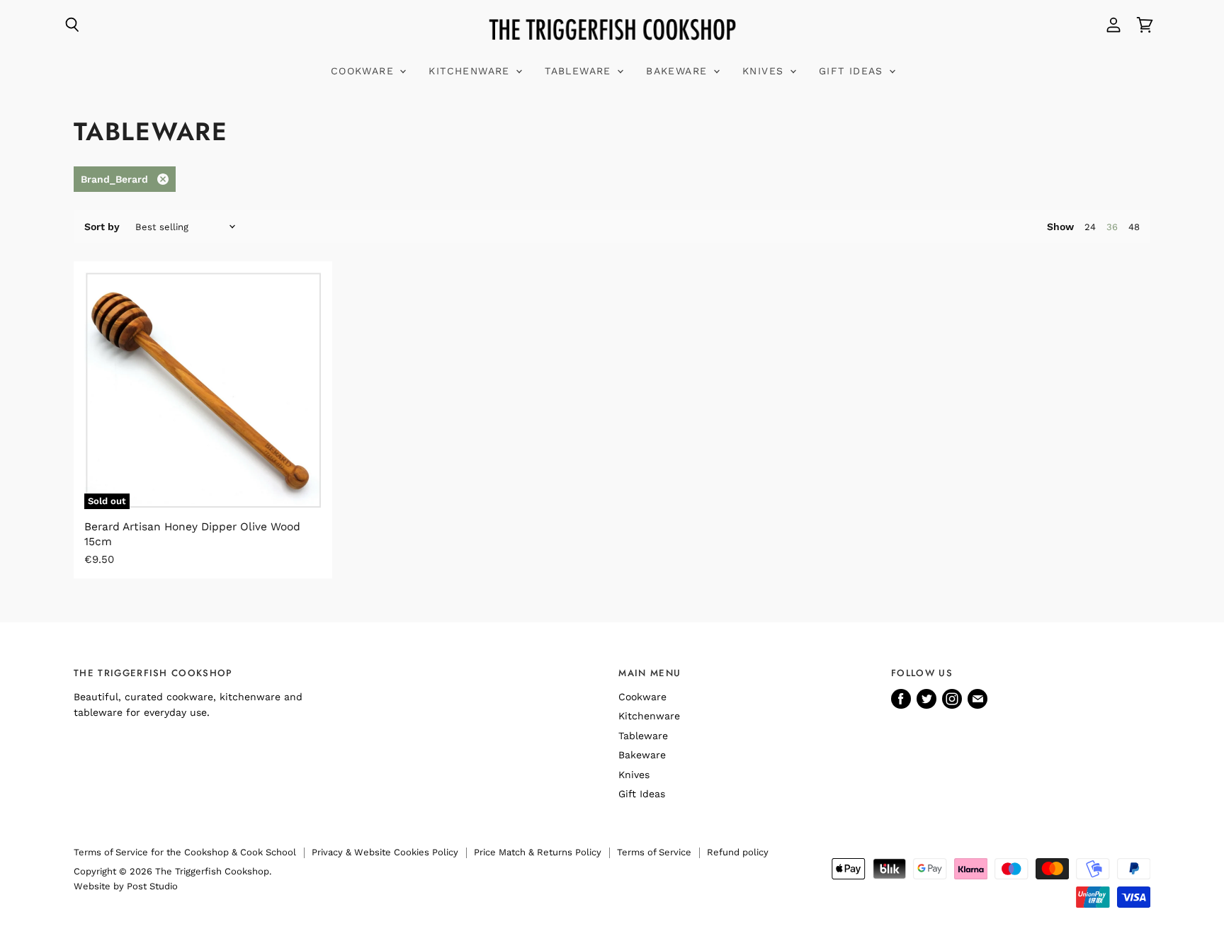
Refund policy (738, 852)
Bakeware (679, 70)
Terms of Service (654, 852)
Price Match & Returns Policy (537, 852)
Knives (765, 70)
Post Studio (152, 886)
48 (1134, 227)
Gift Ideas (853, 70)
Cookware (365, 70)
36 (1112, 227)
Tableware (580, 70)
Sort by (102, 226)
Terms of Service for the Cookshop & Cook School (185, 852)
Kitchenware (471, 70)
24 (1090, 227)
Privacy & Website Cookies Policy (385, 852)
